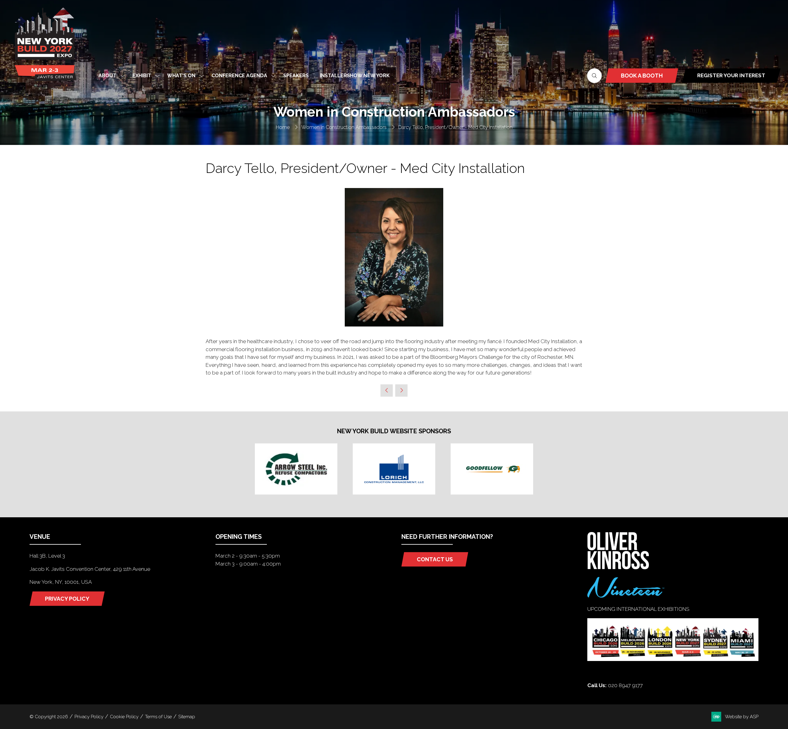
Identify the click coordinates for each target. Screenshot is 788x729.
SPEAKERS (296, 75)
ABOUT (107, 75)
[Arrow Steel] (296, 469)
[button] (594, 75)
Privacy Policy (88, 716)
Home (283, 127)
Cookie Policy (124, 716)
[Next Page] (401, 390)
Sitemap (186, 716)
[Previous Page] (386, 390)
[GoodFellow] (492, 469)
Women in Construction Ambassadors (344, 127)
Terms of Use (158, 716)
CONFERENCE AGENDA (239, 75)
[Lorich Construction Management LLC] (394, 469)
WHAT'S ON (181, 75)
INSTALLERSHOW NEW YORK (355, 75)
